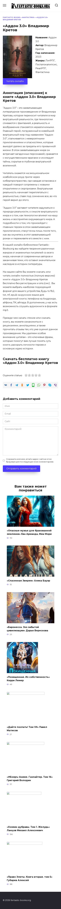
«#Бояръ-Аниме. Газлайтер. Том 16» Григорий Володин (30, 779)
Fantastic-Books (11, 17)
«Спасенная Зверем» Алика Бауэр (28, 580)
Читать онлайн (15, 81)
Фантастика (28, 17)
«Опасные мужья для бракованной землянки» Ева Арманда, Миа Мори (29, 532)
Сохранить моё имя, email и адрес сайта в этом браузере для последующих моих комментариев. (30, 460)
